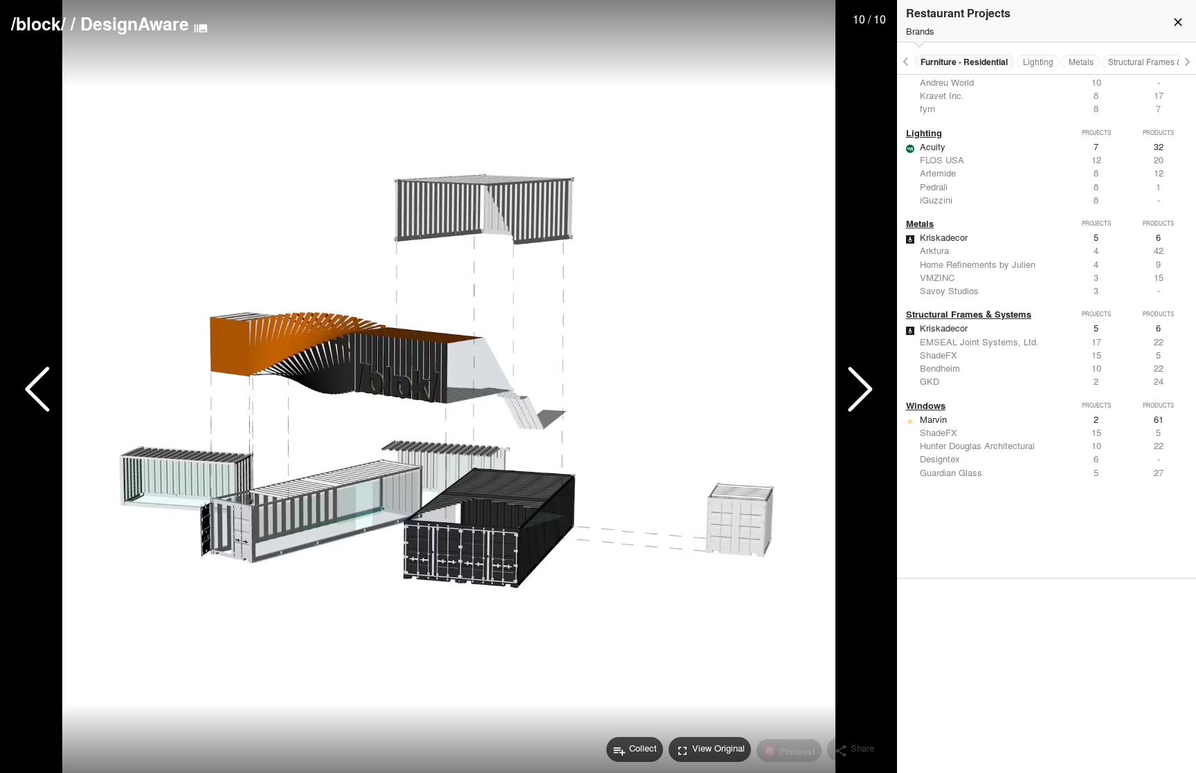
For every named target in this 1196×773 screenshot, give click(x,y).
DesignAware (134, 23)
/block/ (38, 23)
